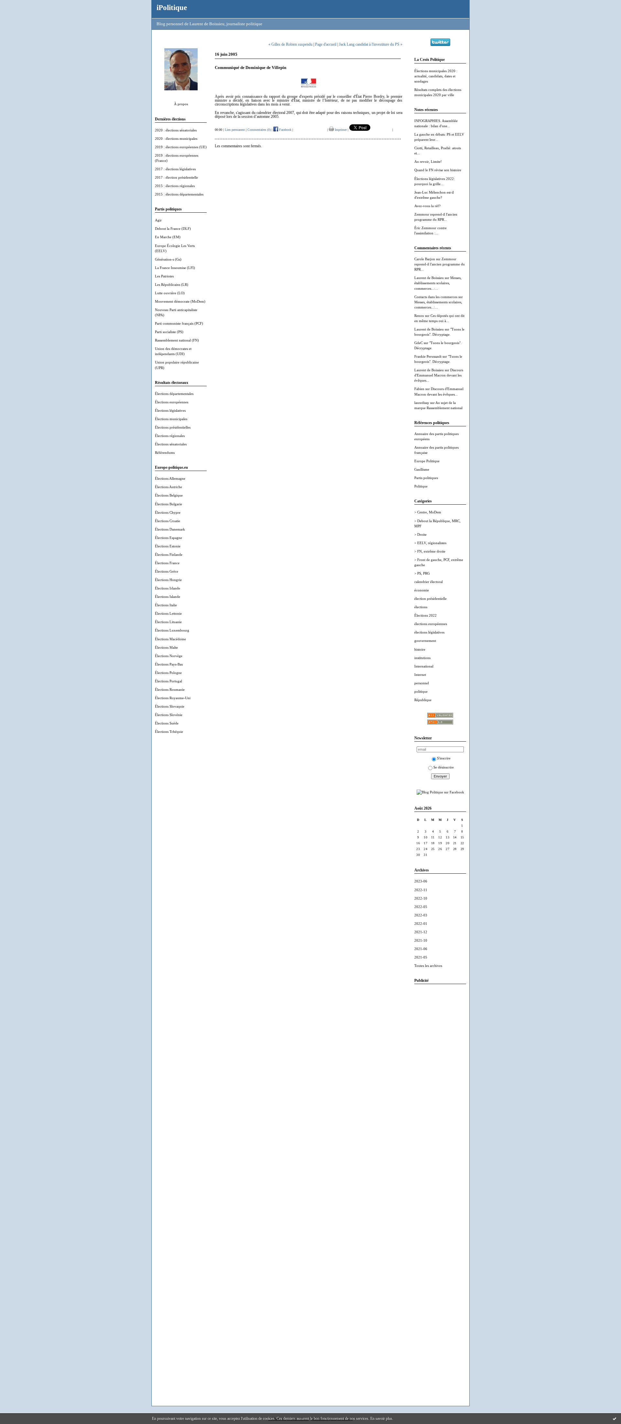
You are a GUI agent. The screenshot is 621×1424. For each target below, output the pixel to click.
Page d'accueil (325, 44)
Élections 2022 (425, 615)
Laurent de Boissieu (429, 278)
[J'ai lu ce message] (614, 1418)
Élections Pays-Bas (169, 664)
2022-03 (420, 915)
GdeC (418, 343)
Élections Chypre (167, 512)
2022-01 (420, 923)
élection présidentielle (430, 598)
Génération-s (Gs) (168, 259)
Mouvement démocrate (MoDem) (180, 301)
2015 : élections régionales (175, 186)
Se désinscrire (443, 767)
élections (420, 607)
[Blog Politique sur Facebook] (440, 792)
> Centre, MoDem (427, 512)
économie (421, 590)
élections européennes (430, 624)
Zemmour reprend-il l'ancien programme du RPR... (439, 264)
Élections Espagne (168, 538)
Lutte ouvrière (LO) (170, 293)
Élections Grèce (166, 571)
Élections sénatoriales (171, 444)
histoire (419, 649)
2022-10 (420, 898)
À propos (181, 104)
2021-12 (420, 932)
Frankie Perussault (427, 356)
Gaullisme (421, 469)
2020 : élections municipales (176, 138)
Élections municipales (171, 419)
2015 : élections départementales (179, 194)
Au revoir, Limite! (428, 161)
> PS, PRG (422, 573)
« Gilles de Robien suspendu (290, 44)
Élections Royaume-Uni (173, 698)
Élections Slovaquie (169, 706)
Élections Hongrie (168, 580)
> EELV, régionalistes (430, 543)
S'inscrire (444, 758)
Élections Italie (166, 605)
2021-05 (420, 957)
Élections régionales (170, 436)
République (422, 700)
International (423, 666)
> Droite (420, 534)
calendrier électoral (428, 582)
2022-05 (420, 907)
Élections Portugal (168, 681)
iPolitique (172, 7)
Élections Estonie (167, 546)
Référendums (165, 452)
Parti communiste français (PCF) (179, 323)
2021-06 (420, 949)
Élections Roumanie (170, 689)
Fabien (419, 389)
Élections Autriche (168, 487)
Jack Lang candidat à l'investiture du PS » (370, 44)
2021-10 (420, 940)
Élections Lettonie (168, 613)
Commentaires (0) (259, 129)
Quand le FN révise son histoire (437, 170)
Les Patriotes (164, 276)
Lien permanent (235, 129)
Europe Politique (427, 461)
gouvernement (425, 641)
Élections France (167, 563)
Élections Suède (167, 723)
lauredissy (421, 403)
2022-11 (420, 890)
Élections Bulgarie (168, 504)
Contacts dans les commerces (435, 297)
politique (421, 691)
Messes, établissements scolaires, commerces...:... (438, 283)
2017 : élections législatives (175, 169)
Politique (421, 486)
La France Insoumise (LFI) (175, 268)
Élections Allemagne (170, 478)
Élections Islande (167, 597)
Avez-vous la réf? (427, 206)
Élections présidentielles (173, 427)
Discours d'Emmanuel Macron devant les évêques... (438, 375)
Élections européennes (171, 402)
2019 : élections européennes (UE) (181, 147)
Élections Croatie (167, 521)
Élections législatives (170, 410)
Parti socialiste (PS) (169, 332)
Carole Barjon (424, 259)
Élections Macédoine (170, 639)
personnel (421, 683)
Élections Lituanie (168, 622)
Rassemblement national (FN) (177, 340)
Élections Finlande (168, 554)
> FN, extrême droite (429, 551)
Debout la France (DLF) (173, 228)
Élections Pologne (168, 673)
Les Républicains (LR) (171, 284)
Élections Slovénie (168, 715)
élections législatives (429, 632)
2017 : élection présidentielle (176, 177)
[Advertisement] (440, 1086)
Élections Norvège (168, 656)
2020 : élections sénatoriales (176, 130)
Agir (158, 220)
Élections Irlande (167, 588)
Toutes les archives (428, 966)
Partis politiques (426, 478)
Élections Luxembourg (172, 630)
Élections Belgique (169, 495)
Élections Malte (166, 647)
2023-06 (420, 881)
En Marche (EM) (167, 237)
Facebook (284, 129)
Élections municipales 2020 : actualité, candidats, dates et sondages (435, 76)
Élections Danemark (170, 529)
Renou (419, 316)
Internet (420, 675)
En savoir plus (381, 1418)
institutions (422, 658)
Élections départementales (174, 394)
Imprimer (340, 129)
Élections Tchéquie (169, 732)
